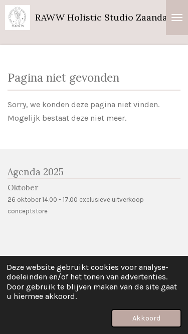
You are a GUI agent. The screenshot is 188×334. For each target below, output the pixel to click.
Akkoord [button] (146, 318)
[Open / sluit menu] (177, 17)
